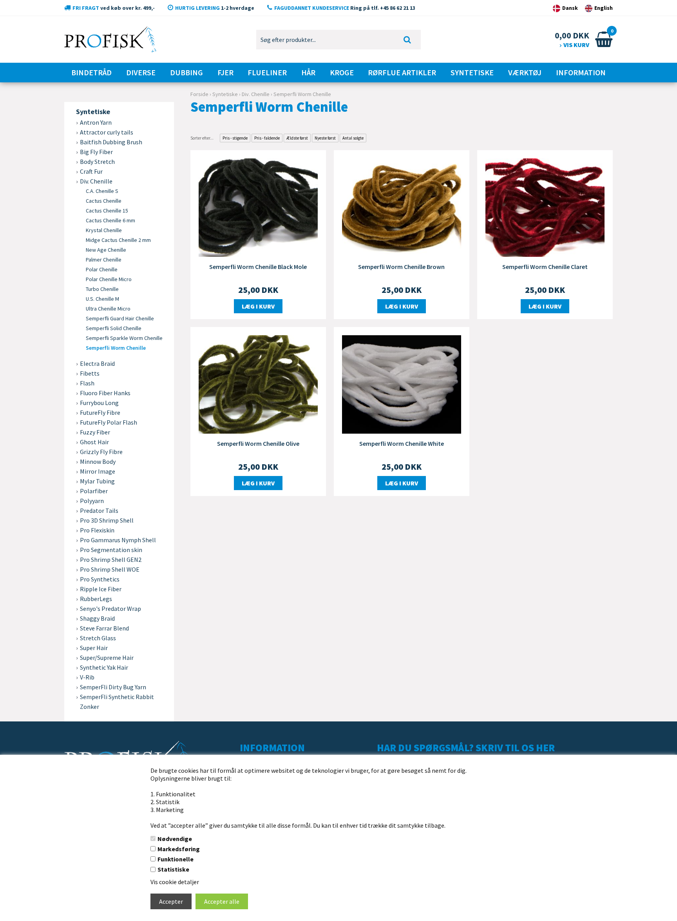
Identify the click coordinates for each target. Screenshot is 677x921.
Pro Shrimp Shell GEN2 (110, 559)
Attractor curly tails (106, 132)
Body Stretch (97, 161)
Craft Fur (91, 171)
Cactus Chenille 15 (107, 210)
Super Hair (94, 648)
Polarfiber (94, 491)
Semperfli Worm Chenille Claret (545, 267)
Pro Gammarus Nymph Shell (118, 540)
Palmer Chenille (103, 259)
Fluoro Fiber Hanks (105, 393)
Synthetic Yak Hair (104, 667)
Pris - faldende (267, 138)
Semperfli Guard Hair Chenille (120, 318)
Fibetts (90, 373)
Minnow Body (98, 461)
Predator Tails (99, 510)
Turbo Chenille (102, 288)
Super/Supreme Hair (107, 657)
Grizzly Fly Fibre (101, 452)
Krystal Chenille (104, 230)
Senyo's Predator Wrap (110, 608)
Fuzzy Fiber (95, 432)
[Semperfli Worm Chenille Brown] (401, 207)
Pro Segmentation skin (111, 550)
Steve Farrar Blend (104, 628)
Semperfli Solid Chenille (113, 328)
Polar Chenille (102, 269)
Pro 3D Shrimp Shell (107, 520)
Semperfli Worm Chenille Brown (401, 267)
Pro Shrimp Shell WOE (109, 569)
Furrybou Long (99, 403)
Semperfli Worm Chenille (116, 347)
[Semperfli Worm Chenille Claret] (545, 207)
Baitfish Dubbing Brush (111, 142)
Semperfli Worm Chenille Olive (258, 443)
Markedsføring (178, 849)
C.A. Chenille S (102, 190)
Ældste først (297, 138)
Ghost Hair (94, 442)
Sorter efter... (202, 138)
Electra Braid (97, 363)
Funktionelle (175, 859)
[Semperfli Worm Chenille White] (401, 383)
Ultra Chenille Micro (108, 308)
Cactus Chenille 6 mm (110, 220)
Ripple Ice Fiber (100, 589)
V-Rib (87, 677)
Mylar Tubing (97, 481)
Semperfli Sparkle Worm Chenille (124, 338)
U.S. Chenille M (102, 298)
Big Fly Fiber (96, 152)
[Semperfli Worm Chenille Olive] (258, 383)
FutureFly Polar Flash (108, 422)
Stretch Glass (98, 638)
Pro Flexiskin (97, 530)
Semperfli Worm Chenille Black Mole (258, 267)
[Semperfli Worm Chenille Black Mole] (258, 207)
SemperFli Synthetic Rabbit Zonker (117, 701)
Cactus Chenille (103, 200)
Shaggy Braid (97, 618)
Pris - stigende (235, 138)
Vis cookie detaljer (174, 882)
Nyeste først (325, 138)
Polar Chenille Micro (109, 279)
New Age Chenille (106, 249)
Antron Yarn (96, 122)
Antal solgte (353, 138)
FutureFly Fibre (100, 412)
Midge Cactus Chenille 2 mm (118, 239)
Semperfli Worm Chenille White (401, 443)
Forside (199, 94)
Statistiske (173, 869)
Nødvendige (174, 839)
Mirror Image (97, 471)
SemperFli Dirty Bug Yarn (113, 687)
